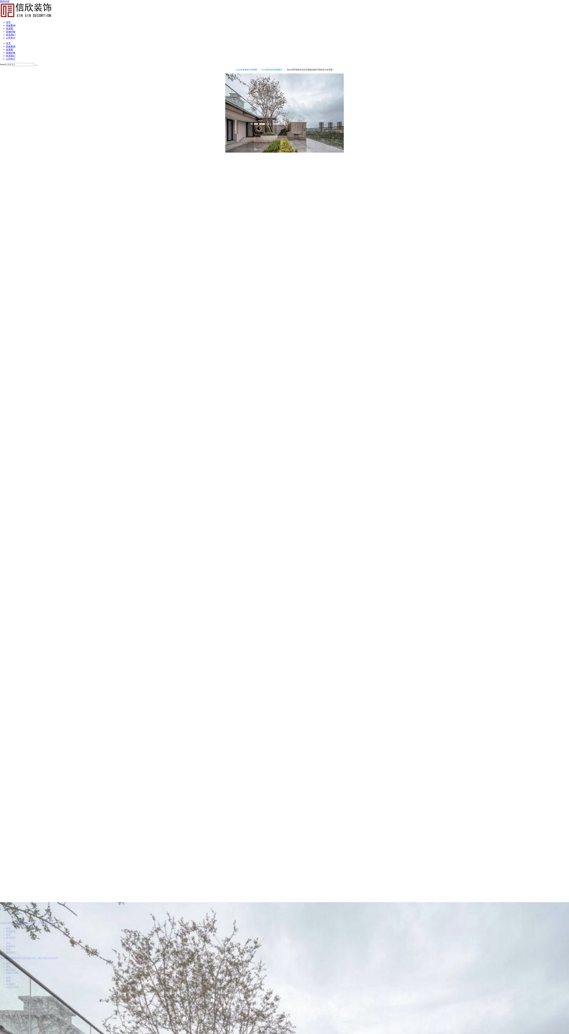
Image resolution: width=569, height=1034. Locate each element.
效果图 (9, 28)
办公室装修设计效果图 (247, 70)
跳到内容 (4, 1)
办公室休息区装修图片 (272, 70)
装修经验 (10, 31)
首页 (8, 22)
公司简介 (10, 38)
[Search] (36, 65)
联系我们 (10, 34)
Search (3, 64)
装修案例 (10, 25)
